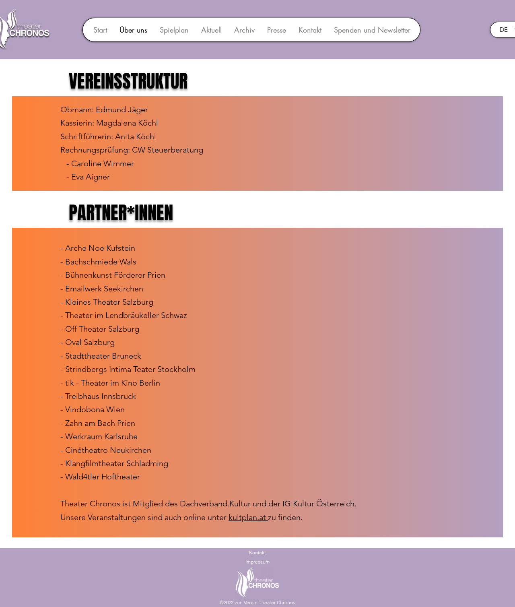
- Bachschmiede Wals (98, 261)
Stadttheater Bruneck (103, 356)
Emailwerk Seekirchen (104, 288)
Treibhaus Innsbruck (100, 396)
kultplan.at (248, 517)
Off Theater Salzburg (102, 329)
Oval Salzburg (90, 342)
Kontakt (257, 552)
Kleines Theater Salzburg (109, 302)
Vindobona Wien (95, 409)
